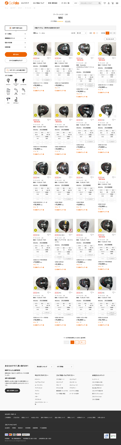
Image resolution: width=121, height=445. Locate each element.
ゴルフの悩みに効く (97, 382)
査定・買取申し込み (12, 390)
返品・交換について (60, 417)
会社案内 (7, 428)
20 (107, 33)
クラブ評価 (60, 366)
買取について (71, 417)
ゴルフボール (73, 382)
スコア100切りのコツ (98, 385)
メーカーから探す (74, 393)
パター (36, 396)
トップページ (95, 379)
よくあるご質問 (91, 417)
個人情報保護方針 (16, 438)
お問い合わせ (101, 417)
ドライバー (37, 379)
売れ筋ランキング (42, 366)
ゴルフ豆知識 (95, 399)
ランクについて (110, 39)
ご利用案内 (8, 417)
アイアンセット (38, 388)
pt (34, 87)
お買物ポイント (81, 417)
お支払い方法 (35, 417)
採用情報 (27, 428)
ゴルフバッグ (59, 382)
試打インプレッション (97, 393)
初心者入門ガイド (97, 388)
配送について (25, 417)
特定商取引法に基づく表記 (30, 438)
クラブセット (38, 399)
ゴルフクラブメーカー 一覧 (41, 403)
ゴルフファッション (97, 396)
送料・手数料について (46, 417)
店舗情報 (35, 428)
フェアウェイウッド (40, 382)
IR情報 (14, 428)
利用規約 (7, 438)
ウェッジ (37, 393)
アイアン (37, 390)
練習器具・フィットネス (62, 390)
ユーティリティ (39, 385)
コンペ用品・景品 (60, 393)
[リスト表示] (97, 33)
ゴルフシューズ (73, 385)
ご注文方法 (16, 417)
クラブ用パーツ (60, 379)
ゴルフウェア (73, 379)
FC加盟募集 (43, 428)
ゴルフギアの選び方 (97, 390)
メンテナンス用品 (74, 390)
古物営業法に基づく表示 (45, 438)
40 (111, 33)
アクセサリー (73, 388)
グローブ (58, 385)
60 (114, 33)
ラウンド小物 (59, 388)
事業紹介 (20, 428)
